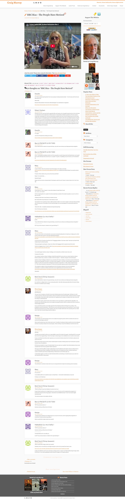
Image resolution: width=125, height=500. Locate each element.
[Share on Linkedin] (62, 76)
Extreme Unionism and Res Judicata (57, 488)
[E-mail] (36, 3)
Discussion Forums (88, 164)
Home (25, 11)
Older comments (30, 459)
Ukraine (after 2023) (94, 190)
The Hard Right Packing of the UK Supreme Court (59, 481)
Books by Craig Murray (83, 5)
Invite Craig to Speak (112, 5)
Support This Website (60, 5)
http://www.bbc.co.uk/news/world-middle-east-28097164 (46, 170)
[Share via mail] (68, 76)
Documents (101, 5)
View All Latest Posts (60, 73)
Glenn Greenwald (89, 214)
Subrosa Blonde (88, 221)
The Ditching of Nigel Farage (92, 109)
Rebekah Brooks (30, 471)
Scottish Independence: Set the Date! (57, 483)
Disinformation (89, 183)
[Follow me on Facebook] (41, 3)
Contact (94, 5)
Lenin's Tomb (88, 217)
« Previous (26, 91)
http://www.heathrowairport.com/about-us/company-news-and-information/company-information (55, 269)
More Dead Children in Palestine (71, 471)
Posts (29, 11)
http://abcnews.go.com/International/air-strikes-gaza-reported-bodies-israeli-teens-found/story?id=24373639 (57, 211)
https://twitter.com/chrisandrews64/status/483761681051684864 (48, 137)
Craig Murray (14, 2)
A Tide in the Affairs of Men (92, 94)
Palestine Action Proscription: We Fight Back (58, 491)
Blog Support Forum (88, 166)
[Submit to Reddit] (50, 76)
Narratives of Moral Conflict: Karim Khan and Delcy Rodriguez (92, 101)
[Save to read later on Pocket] (56, 76)
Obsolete (87, 219)
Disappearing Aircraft (88, 158)
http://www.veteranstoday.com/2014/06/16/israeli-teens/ (46, 104)
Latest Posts (72, 5)
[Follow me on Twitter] (39, 3)
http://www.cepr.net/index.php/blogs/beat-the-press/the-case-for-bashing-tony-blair (52, 448)
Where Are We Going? (90, 107)
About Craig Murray (48, 5)
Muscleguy (38, 289)
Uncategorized (36, 11)
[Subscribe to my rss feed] (34, 3)
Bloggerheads (88, 212)
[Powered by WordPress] (61, 497)
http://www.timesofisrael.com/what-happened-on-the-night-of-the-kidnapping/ (51, 160)
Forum (121, 5)
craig (38, 17)
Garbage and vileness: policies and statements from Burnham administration (92, 178)
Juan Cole (87, 216)
